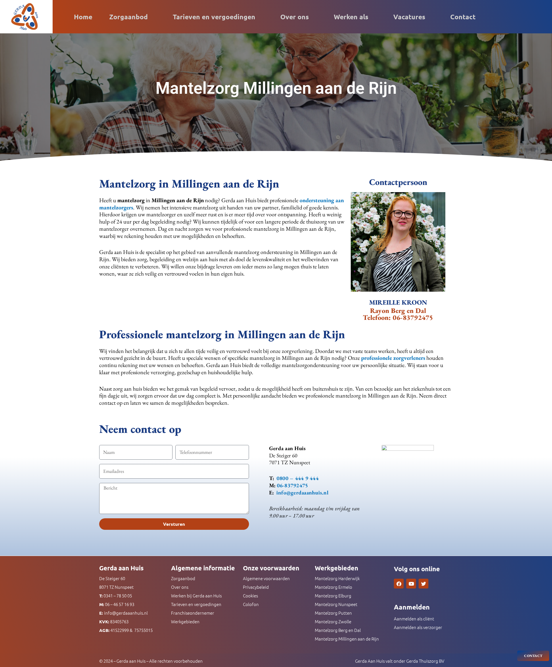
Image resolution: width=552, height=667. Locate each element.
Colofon (251, 604)
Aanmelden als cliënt (414, 619)
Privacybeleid (256, 587)
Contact (463, 17)
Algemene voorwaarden (266, 578)
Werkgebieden (185, 621)
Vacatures (409, 17)
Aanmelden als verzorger (418, 627)
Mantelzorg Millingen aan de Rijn (347, 639)
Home (83, 17)
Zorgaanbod (128, 17)
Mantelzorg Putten (333, 613)
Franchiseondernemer (192, 613)
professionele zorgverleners (393, 358)
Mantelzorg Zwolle (333, 621)
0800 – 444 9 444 (298, 478)
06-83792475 (413, 317)
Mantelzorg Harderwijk (337, 578)
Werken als (351, 17)
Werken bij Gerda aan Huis (196, 596)
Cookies (250, 596)
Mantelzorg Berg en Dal (338, 630)
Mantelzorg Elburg (333, 596)
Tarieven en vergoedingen (214, 17)
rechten (165, 661)
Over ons (294, 17)
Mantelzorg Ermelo (333, 587)
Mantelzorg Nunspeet (336, 604)
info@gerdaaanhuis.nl (126, 613)
